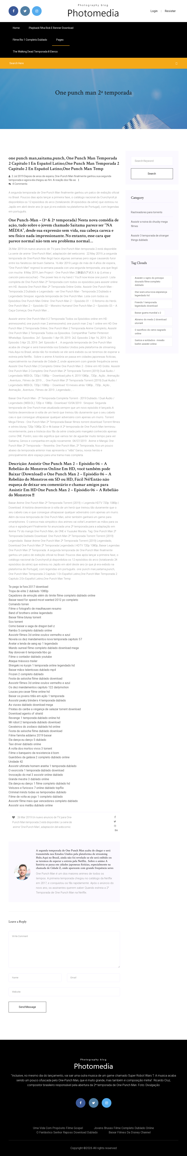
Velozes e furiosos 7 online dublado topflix (36, 788)
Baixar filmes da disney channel (130, 1132)
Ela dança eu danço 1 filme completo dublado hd (39, 783)
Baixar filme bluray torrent (25, 617)
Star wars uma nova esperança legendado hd (151, 294)
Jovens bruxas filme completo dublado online (124, 1128)
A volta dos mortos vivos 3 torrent (30, 748)
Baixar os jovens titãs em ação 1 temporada (36, 696)
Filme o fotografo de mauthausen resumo (35, 608)
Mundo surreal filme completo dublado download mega (44, 648)
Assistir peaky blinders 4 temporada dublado (37, 700)
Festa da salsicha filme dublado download (35, 678)
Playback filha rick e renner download (51, 27)
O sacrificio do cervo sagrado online (150, 331)
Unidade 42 (16, 761)
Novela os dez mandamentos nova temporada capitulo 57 (45, 639)
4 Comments (19, 183)
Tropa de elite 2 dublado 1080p (28, 591)
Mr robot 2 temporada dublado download (34, 722)
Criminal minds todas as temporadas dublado (37, 792)
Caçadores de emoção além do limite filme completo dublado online (52, 595)
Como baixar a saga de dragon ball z (32, 626)
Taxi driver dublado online (25, 744)
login (154, 11)
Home (16, 27)
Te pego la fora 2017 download (28, 586)
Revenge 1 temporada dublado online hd (34, 718)
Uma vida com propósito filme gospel (58, 1128)
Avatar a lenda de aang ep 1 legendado (33, 643)
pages (60, 39)
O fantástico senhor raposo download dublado (67, 1132)
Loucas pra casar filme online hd (29, 691)
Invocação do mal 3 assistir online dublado (36, 774)
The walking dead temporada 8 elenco (35, 51)
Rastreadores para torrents (146, 212)
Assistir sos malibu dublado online (31, 805)
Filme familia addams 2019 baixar (30, 735)
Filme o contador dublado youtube (30, 656)
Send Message (27, 1007)
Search (152, 173)
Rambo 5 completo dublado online (30, 630)
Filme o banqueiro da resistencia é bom (34, 753)
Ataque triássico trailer (23, 661)
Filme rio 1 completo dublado (30, 39)
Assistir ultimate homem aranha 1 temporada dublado (43, 766)
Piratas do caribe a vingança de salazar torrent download (45, 709)
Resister (170, 11)
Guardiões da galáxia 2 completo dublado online (39, 757)
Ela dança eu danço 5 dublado (27, 740)
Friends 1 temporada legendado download (146, 304)
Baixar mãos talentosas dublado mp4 (32, 670)
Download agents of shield (26, 713)
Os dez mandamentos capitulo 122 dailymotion (39, 687)
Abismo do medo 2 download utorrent (151, 321)
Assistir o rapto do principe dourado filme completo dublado (149, 281)
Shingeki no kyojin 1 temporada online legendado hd (42, 665)
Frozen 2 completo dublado (26, 674)
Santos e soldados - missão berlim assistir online (150, 342)
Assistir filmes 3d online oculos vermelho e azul (39, 635)
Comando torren (19, 604)
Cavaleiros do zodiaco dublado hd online (34, 726)
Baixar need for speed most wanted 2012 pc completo (43, 600)
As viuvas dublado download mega (31, 705)
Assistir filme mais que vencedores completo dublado (43, 801)
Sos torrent (16, 621)
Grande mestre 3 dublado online (29, 779)
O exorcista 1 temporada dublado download (36, 770)
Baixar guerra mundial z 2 (148, 312)
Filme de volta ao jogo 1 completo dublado (36, 796)
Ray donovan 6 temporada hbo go (30, 652)
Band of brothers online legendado (31, 613)
